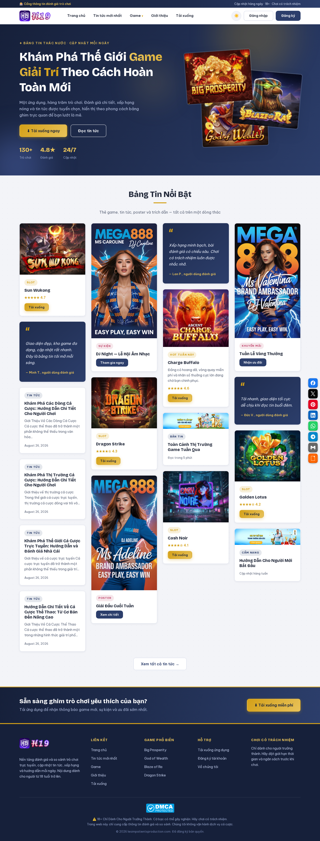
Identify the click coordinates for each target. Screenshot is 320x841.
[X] (313, 393)
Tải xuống (184, 15)
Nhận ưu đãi (253, 362)
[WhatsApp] (313, 426)
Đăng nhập (258, 16)
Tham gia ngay (112, 362)
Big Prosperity (155, 750)
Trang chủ (76, 15)
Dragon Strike (155, 775)
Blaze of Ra (153, 767)
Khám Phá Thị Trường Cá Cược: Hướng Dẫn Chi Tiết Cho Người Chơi (50, 480)
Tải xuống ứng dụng (213, 750)
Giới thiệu (159, 15)
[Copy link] (313, 458)
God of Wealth (156, 758)
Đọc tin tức (88, 130)
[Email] (313, 447)
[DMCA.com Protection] (160, 808)
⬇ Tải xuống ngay (43, 130)
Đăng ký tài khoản (212, 758)
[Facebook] (313, 383)
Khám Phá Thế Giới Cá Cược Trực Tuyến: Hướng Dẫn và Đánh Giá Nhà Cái (52, 546)
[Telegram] (313, 436)
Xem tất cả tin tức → (160, 664)
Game (136, 15)
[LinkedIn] (313, 415)
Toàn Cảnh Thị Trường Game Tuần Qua (190, 447)
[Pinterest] (313, 404)
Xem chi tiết (109, 614)
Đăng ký (288, 16)
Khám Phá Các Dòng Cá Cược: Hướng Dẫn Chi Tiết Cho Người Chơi (50, 408)
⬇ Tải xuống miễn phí (273, 705)
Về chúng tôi (208, 767)
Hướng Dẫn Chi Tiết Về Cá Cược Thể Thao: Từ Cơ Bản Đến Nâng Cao (51, 612)
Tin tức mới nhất (107, 15)
